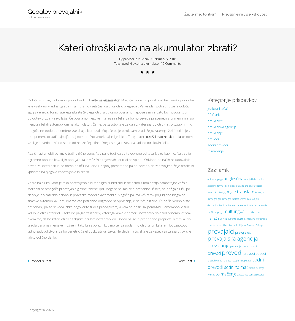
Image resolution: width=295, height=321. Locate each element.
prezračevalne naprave (219, 260)
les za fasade (260, 205)
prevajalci (221, 231)
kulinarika (233, 205)
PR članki (144, 59)
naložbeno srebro (255, 212)
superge (260, 267)
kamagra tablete (230, 198)
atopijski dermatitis (254, 179)
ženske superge (256, 274)
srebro (252, 267)
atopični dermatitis (217, 185)
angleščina (234, 178)
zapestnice (242, 274)
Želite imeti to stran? (200, 14)
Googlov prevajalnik (55, 11)
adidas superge (215, 179)
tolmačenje (216, 151)
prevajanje (215, 133)
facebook (258, 185)
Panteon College (255, 225)
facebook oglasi (215, 192)
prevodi (128, 59)
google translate (239, 192)
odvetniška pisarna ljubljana (231, 225)
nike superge (229, 218)
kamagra (260, 192)
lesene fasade (246, 205)
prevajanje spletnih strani (243, 246)
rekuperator (246, 260)
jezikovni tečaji (218, 108)
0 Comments (172, 63)
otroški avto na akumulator (141, 63)
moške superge (215, 212)
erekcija (249, 185)
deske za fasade (236, 185)
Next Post (185, 261)
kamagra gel (214, 198)
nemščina (215, 218)
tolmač (211, 274)
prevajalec (215, 121)
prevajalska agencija (222, 127)
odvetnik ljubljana (246, 218)
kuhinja (223, 205)
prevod (214, 253)
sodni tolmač (236, 267)
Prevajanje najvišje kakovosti (244, 14)
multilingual (235, 211)
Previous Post (41, 261)
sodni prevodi (218, 145)
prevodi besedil (254, 253)
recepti (235, 260)
